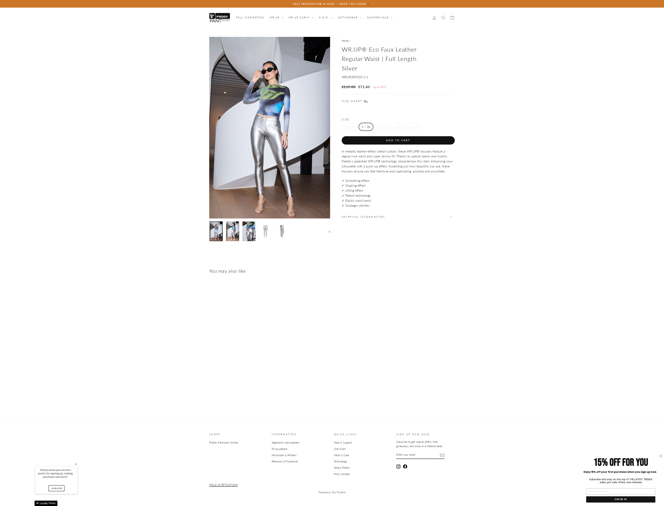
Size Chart (340, 448)
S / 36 (366, 127)
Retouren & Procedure (285, 461)
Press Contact (342, 474)
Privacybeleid (279, 448)
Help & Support (343, 442)
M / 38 (382, 127)
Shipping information (363, 216)
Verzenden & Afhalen (284, 455)
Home (345, 40)
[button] (60, 503)
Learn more (56, 488)
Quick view (219, 366)
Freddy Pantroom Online (223, 442)
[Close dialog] (661, 456)
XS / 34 (349, 127)
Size (345, 119)
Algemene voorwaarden (285, 442)
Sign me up (621, 499)
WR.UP (275, 17)
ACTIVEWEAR (348, 17)
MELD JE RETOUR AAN (223, 484)
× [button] (76, 464)
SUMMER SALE (378, 17)
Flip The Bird (339, 492)
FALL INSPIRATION (250, 17)
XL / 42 (413, 127)
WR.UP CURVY (300, 17)
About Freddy (342, 467)
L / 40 (397, 127)
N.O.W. (324, 17)
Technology (340, 461)
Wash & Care (341, 455)
